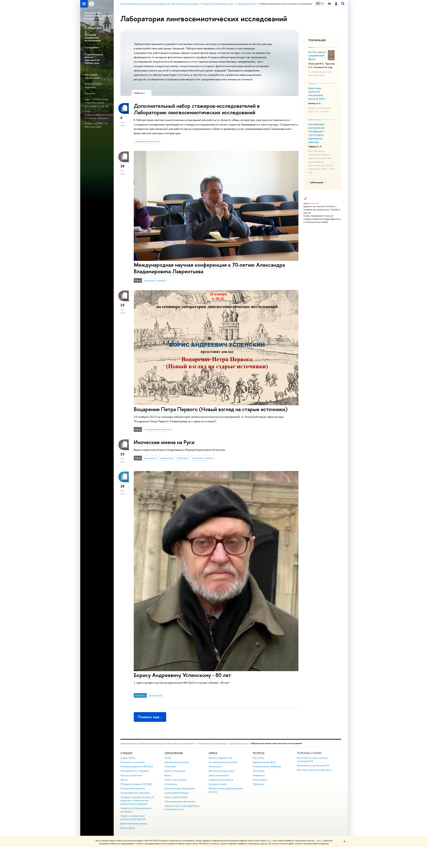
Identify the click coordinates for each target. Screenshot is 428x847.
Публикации (258, 784)
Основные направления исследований (93, 37)
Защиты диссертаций (219, 775)
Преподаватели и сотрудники (134, 770)
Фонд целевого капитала (132, 788)
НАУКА (213, 753)
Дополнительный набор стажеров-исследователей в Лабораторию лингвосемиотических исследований (197, 109)
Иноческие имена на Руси (164, 442)
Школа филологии (238, 743)
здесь (269, 840)
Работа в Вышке (127, 827)
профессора (166, 457)
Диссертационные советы (222, 770)
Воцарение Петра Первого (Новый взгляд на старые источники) (211, 409)
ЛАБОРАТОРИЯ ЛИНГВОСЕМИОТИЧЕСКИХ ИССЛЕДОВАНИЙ (98, 15)
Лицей (168, 757)
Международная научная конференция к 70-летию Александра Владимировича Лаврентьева (209, 268)
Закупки (124, 779)
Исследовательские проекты (223, 762)
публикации (316, 182)
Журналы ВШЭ (260, 779)
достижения (150, 457)
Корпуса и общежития (131, 775)
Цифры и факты (127, 757)
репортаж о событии (155, 280)
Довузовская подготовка (177, 762)
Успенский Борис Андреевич (93, 85)
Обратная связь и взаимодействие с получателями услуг (182, 807)
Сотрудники (91, 47)
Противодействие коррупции (134, 792)
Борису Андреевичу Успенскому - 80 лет (182, 675)
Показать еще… (150, 717)
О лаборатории (93, 27)
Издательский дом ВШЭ (264, 762)
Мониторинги (215, 766)
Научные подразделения (220, 757)
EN (322, 3)
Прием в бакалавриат (175, 770)
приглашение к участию (147, 141)
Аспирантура (171, 784)
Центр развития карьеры (177, 792)
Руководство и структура (132, 762)
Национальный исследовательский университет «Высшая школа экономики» (157, 743)
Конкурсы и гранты (218, 784)
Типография (258, 770)
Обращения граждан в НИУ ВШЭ (136, 784)
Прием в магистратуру (175, 779)
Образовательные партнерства (180, 801)
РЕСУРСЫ (258, 753)
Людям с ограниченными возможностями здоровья (133, 817)
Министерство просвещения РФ (313, 765)
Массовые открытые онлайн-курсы (314, 769)
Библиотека (258, 757)
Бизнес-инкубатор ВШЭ (176, 797)
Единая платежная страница (133, 823)
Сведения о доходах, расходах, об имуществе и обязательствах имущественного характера (137, 800)
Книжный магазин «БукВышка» (267, 766)
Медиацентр (259, 775)
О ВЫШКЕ (126, 753)
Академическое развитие (221, 779)
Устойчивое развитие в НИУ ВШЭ (136, 766)
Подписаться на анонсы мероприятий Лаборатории (94, 58)
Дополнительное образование (180, 788)
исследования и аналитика (157, 429)
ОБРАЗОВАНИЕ (174, 753)
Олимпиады (170, 766)
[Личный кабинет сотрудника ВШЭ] (336, 4)
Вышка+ (168, 775)
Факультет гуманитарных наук (212, 743)
